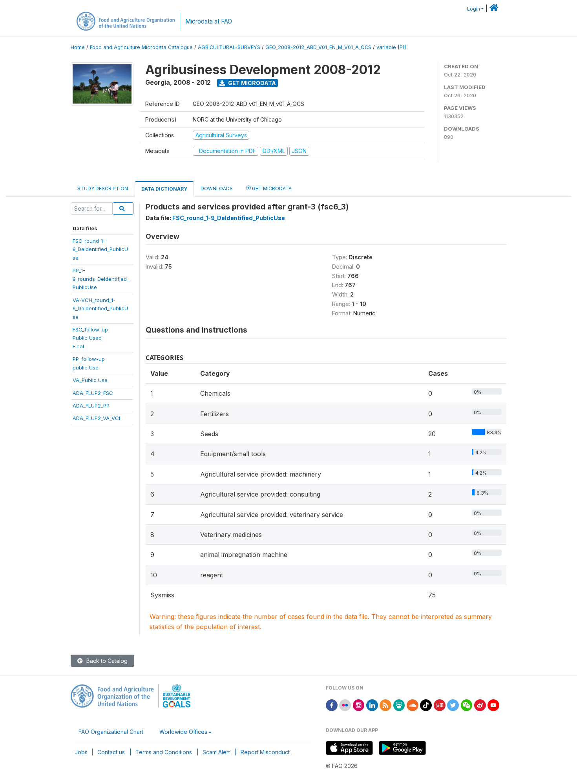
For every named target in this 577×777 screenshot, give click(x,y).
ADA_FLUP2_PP (91, 405)
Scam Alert (216, 752)
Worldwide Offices (183, 731)
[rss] (385, 704)
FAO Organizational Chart (111, 731)
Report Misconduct (265, 752)
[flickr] (345, 704)
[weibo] (480, 704)
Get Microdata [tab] (271, 188)
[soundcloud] (412, 704)
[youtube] (493, 704)
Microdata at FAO (208, 21)
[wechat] (467, 704)
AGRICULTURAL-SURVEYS (229, 47)
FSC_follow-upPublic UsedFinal (90, 337)
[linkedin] (372, 704)
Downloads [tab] (217, 188)
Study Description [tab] (102, 188)
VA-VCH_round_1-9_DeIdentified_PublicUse (100, 308)
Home (78, 47)
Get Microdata (251, 83)
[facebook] (332, 704)
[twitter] (453, 704)
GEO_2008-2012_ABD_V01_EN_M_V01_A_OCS (318, 47)
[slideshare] (399, 704)
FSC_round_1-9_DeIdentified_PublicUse (100, 249)
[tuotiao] (440, 704)
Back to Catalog (106, 660)
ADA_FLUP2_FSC (93, 393)
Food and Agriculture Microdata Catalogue (141, 47)
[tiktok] (426, 704)
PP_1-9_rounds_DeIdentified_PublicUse (101, 278)
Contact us (111, 752)
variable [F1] (391, 47)
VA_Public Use (90, 380)
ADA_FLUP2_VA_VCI (96, 418)
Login (473, 9)
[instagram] (359, 704)
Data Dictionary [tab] (164, 189)
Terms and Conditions (163, 752)
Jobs (81, 752)
